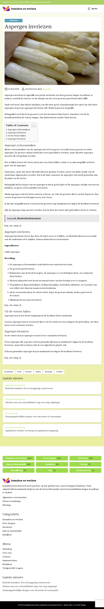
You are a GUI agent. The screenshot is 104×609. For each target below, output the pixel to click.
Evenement (8, 372)
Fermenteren (85, 470)
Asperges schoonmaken (19, 129)
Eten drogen (52, 458)
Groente (28, 372)
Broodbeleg (18, 470)
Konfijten (52, 464)
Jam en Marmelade (19, 464)
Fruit (19, 372)
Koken (38, 372)
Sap (52, 470)
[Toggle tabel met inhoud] (32, 126)
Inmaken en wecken (18, 458)
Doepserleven (56, 605)
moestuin (48, 372)
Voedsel (59, 372)
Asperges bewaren (16, 139)
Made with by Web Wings (75, 605)
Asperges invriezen (17, 132)
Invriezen (13, 20)
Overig (85, 464)
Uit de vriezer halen (17, 136)
